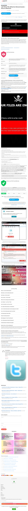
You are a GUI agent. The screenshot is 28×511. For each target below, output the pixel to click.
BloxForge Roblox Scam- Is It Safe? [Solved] (10, 464)
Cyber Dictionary (3, 487)
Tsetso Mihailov (4, 10)
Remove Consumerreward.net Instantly (9, 470)
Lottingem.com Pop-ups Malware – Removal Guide (10, 469)
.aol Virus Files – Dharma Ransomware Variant (7, 47)
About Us (7, 344)
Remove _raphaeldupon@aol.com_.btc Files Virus (9, 407)
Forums (2, 490)
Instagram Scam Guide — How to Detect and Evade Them (11, 461)
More (1, 492)
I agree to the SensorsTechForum (7, 502)
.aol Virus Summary (16, 47)
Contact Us (2, 495)
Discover (2, 484)
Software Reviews (3, 488)
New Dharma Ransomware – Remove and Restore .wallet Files (11, 410)
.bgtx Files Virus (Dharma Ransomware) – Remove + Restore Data (12, 390)
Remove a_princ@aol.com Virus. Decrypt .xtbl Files (9, 397)
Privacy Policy (11, 502)
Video (1, 489)
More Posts (6, 357)
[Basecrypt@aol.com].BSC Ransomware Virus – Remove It (11, 400)
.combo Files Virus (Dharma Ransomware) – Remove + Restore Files (12, 387)
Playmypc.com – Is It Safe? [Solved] (9, 458)
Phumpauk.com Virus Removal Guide (8, 467)
